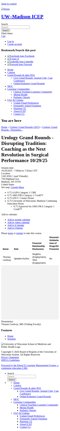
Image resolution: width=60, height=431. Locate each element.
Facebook (29, 56)
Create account (14, 44)
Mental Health (20, 94)
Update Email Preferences (26, 103)
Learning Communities (18, 89)
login (10, 233)
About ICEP (20, 111)
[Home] (5, 9)
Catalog (11, 72)
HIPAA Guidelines (10, 360)
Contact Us (19, 114)
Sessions (11, 339)
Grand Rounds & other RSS (21, 75)
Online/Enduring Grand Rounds (29, 83)
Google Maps (17, 187)
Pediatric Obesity (22, 97)
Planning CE (20, 108)
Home (10, 69)
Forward (27, 64)
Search (4, 24)
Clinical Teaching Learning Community (33, 92)
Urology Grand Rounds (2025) (25, 127)
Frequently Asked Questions (27, 105)
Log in (10, 41)
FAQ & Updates (15, 100)
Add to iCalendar (15, 225)
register (19, 233)
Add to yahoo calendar (18, 222)
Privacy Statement (10, 357)
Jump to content (9, 3)
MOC (10, 86)
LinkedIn (28, 61)
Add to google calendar (18, 219)
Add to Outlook (15, 228)
